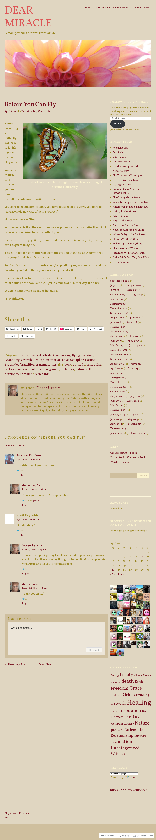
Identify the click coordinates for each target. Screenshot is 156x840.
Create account (118, 453)
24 (113, 570)
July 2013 (136, 414)
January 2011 (138, 433)
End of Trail (140, 7)
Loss (127, 717)
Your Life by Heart (123, 220)
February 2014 (118, 410)
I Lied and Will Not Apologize (129, 253)
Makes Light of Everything (127, 243)
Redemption (135, 730)
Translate (135, 777)
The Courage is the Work (126, 197)
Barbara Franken (29, 455)
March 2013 (134, 424)
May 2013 (133, 419)
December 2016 (119, 350)
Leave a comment (16, 445)
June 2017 (115, 341)
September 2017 (119, 331)
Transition (27, 364)
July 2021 (115, 290)
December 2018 (119, 308)
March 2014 (117, 405)
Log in (133, 453)
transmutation (46, 364)
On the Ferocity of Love (125, 180)
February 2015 (118, 378)
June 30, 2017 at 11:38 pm (34, 489)
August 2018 (117, 318)
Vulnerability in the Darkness (129, 234)
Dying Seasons (121, 262)
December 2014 (119, 382)
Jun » (121, 574)
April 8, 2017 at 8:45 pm (34, 549)
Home (88, 7)
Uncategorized (125, 748)
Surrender (12, 364)
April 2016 (116, 368)
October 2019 (117, 295)
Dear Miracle (28, 17)
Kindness (117, 717)
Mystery (129, 724)
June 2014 (115, 401)
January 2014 (117, 414)
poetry (117, 730)
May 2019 (136, 295)
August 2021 (134, 285)
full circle (118, 152)
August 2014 (117, 396)
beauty (23, 355)
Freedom (87, 355)
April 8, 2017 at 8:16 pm (28, 519)
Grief (128, 695)
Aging (115, 675)
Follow (117, 124)
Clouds (147, 675)
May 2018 (132, 322)
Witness (118, 754)
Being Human (120, 216)
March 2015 (116, 373)
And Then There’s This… (126, 225)
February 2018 (118, 327)
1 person (35, 500)
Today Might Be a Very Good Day (131, 257)
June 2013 (115, 419)
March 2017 (116, 345)
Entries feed (117, 457)
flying (76, 355)
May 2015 (133, 368)
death (43, 355)
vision (28, 374)
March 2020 (133, 290)
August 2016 (117, 364)
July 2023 (115, 285)
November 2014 (119, 387)
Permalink (41, 374)
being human (120, 157)
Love (65, 360)
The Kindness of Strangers (127, 175)
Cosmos (115, 682)
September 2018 (119, 313)
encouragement (24, 369)
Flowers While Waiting (125, 239)
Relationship (122, 736)
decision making (59, 355)
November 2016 (119, 355)
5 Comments (43, 111)
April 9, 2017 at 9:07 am (29, 459)
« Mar (113, 574)
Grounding (12, 360)
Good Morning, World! (126, 166)
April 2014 (133, 401)
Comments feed (136, 457)
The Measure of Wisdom (126, 248)
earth (8, 369)
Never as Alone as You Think (128, 230)
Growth (26, 360)
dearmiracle (31, 485)
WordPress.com (119, 462)
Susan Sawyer (32, 545)
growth (54, 369)
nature (80, 369)
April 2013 (116, 424)
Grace (135, 688)
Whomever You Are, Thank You (130, 207)
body (67, 364)
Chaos (33, 355)
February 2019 (118, 304)
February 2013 (118, 428)
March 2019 (116, 299)
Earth (139, 682)
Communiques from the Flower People (126, 191)
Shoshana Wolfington (112, 7)
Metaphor (77, 360)
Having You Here (122, 184)
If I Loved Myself (122, 161)
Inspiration (53, 360)
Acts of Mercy (121, 171)
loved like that (120, 148)
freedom (42, 369)
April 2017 (133, 341)
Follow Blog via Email (129, 102)
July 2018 (135, 318)
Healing (38, 360)
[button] (65, 151)
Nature (90, 360)
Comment (94, 650)
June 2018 (115, 322)
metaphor (67, 369)
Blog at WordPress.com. (18, 813)
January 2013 (117, 433)
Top (7, 817)
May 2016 (136, 364)
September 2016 (119, 359)
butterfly (79, 364)
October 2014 (117, 391)
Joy (144, 711)
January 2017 (136, 345)
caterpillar (94, 364)
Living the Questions (124, 211)
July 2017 (135, 336)
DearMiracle (28, 111)
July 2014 (135, 396)
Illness (114, 711)
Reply (20, 475)
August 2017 (117, 336)
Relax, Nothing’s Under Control (130, 202)
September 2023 (119, 281)
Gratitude (116, 695)
